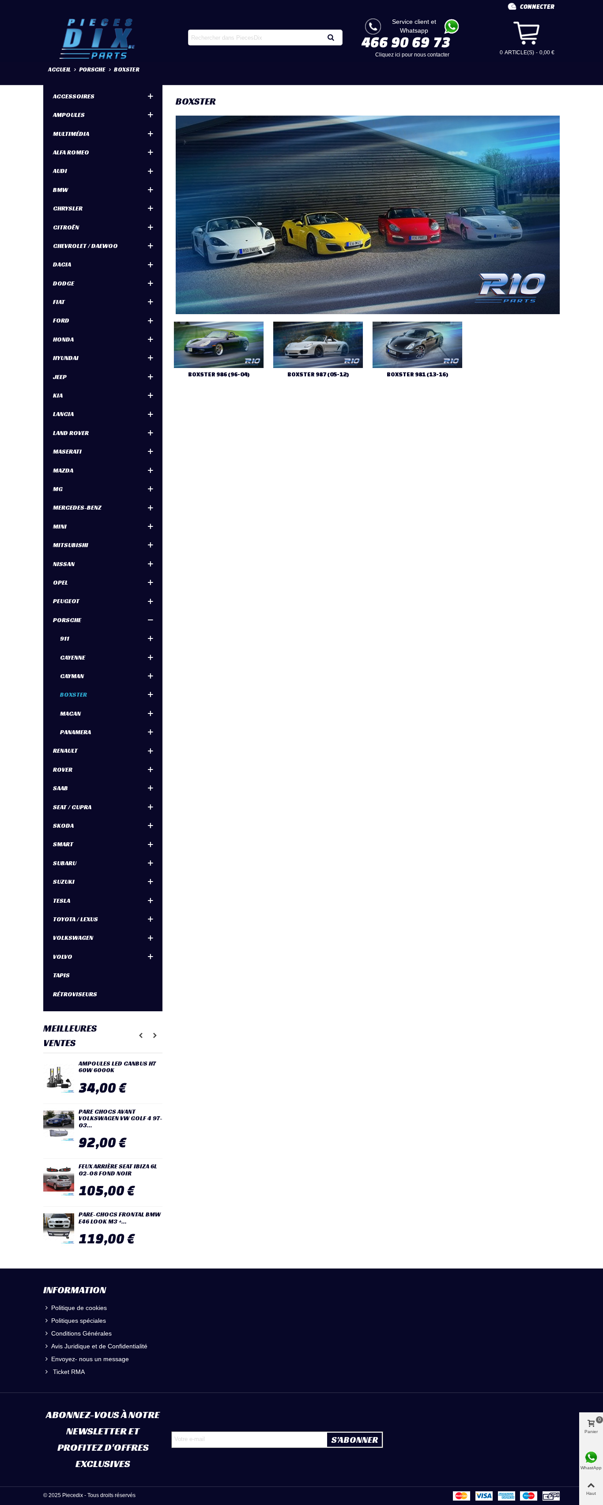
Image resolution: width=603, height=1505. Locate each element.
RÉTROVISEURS (75, 994)
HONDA (63, 339)
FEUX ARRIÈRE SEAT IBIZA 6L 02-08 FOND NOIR (118, 1170)
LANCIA (63, 414)
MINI (60, 526)
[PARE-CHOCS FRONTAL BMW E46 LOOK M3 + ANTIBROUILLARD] (58, 1228)
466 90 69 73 (406, 42)
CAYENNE (72, 657)
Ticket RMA (68, 1371)
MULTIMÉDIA (71, 134)
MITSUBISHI (70, 545)
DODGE (63, 283)
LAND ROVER (71, 433)
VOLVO (62, 957)
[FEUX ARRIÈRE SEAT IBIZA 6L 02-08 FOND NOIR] (58, 1180)
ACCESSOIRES (73, 96)
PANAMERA (75, 732)
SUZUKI (64, 882)
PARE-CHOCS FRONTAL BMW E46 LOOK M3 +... (120, 1218)
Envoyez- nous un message (90, 1358)
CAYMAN (72, 676)
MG (58, 489)
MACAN (70, 713)
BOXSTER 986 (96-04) (219, 374)
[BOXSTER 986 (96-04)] (218, 344)
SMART (63, 844)
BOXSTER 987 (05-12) (318, 374)
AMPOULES (69, 115)
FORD (61, 320)
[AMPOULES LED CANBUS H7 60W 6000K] (58, 1078)
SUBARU (64, 863)
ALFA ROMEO (71, 152)
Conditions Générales (81, 1333)
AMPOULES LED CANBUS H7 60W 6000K (117, 1067)
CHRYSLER (68, 208)
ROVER (62, 769)
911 (64, 638)
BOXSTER (73, 694)
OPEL (60, 582)
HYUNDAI (66, 358)
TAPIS (61, 975)
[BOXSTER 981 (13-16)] (417, 344)
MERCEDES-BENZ (77, 507)
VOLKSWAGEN (73, 938)
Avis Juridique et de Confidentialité (99, 1346)
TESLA (61, 901)
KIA (58, 395)
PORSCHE (67, 620)
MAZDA (63, 470)
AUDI (60, 171)
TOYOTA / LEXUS (75, 919)
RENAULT (65, 750)
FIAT (59, 302)
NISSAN (64, 564)
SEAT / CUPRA (72, 807)
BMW (60, 190)
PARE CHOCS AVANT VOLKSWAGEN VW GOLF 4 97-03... (120, 1118)
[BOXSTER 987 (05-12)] (318, 344)
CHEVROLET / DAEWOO (85, 246)
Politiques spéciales (78, 1320)
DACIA (62, 264)
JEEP (60, 377)
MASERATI (67, 451)
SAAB (60, 788)
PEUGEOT (66, 601)
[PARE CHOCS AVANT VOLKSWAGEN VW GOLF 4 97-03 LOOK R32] (58, 1126)
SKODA (63, 825)
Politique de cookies (79, 1307)
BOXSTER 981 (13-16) (417, 374)
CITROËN (66, 227)
